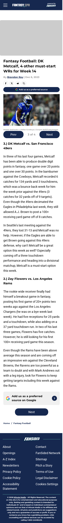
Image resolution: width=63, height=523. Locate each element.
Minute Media (20, 497)
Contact (41, 447)
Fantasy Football (22, 423)
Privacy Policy (12, 471)
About (7, 447)
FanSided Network (48, 453)
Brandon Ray (15, 77)
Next (49, 134)
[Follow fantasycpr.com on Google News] (54, 398)
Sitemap (41, 459)
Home (6, 423)
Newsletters (11, 465)
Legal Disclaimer (47, 478)
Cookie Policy (11, 478)
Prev (13, 134)
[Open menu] (5, 5)
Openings (9, 453)
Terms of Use (44, 471)
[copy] (24, 83)
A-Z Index (9, 459)
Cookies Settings (47, 484)
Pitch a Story (44, 465)
